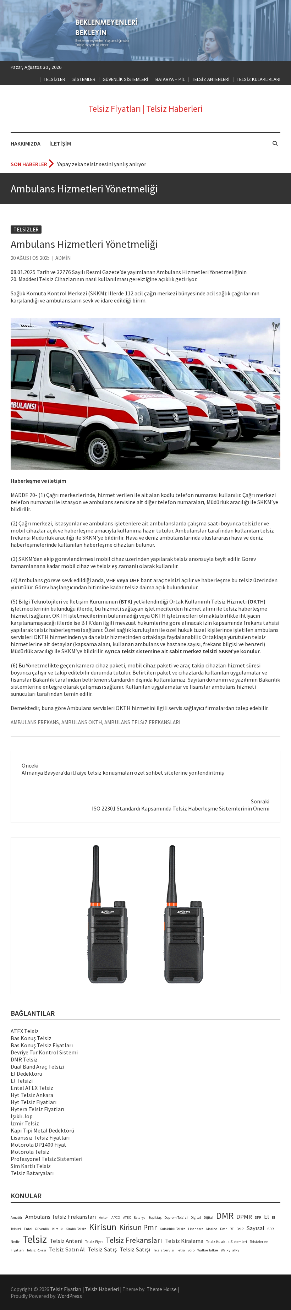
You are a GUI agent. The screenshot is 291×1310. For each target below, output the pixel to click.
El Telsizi (22, 1080)
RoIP (239, 1229)
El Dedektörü (26, 1073)
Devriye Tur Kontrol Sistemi (44, 1052)
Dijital (208, 1217)
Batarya (139, 1217)
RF (232, 1229)
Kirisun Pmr (138, 1227)
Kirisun (102, 1227)
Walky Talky (230, 1250)
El (266, 1217)
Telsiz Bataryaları (32, 1173)
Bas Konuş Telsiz (31, 1038)
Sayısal (255, 1228)
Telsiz (34, 1239)
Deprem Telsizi (176, 1217)
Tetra (181, 1250)
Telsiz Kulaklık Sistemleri (226, 1241)
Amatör (16, 1217)
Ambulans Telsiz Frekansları (142, 722)
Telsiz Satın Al (67, 1249)
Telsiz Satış (102, 1249)
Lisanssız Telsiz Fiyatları (40, 1137)
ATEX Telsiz (25, 1031)
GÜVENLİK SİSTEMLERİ (125, 79)
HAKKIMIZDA (25, 143)
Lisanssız (195, 1229)
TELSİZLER (54, 79)
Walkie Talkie (207, 1250)
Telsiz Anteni (66, 1241)
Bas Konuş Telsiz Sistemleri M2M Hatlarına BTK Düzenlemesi (131, 164)
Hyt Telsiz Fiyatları (33, 1102)
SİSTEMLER (83, 79)
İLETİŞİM (60, 143)
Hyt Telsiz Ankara (32, 1094)
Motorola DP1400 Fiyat (38, 1144)
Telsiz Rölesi (36, 1250)
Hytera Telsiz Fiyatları (37, 1109)
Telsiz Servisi (163, 1250)
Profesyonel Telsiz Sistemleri (46, 1158)
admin (63, 258)
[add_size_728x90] (145, 916)
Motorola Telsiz (30, 1151)
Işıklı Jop (22, 1116)
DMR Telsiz (24, 1059)
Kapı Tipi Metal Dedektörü (42, 1130)
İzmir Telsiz (25, 1123)
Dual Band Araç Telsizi (37, 1066)
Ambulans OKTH (81, 722)
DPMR (244, 1217)
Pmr (223, 1229)
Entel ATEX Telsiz (32, 1087)
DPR (258, 1217)
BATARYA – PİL (170, 79)
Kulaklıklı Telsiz (172, 1229)
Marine (211, 1229)
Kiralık (57, 1229)
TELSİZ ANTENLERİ (211, 79)
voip (191, 1250)
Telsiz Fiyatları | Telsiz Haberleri (145, 108)
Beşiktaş (154, 1217)
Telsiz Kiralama (184, 1241)
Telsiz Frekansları (134, 1240)
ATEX (127, 1217)
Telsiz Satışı (135, 1249)
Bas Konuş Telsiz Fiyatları (42, 1045)
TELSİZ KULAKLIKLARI (258, 79)
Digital (196, 1217)
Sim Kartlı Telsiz (31, 1165)
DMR (225, 1215)
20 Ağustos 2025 (30, 258)
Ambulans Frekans (35, 722)
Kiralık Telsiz (76, 1229)
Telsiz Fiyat (94, 1241)
